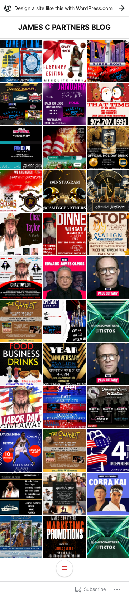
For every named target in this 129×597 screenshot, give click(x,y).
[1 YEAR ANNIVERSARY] (64, 364)
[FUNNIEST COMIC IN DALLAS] (108, 407)
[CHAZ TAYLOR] (21, 277)
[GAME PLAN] (21, 61)
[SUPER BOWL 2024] (108, 61)
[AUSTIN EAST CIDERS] (108, 147)
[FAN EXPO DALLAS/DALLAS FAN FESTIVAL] (21, 147)
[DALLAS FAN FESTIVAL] (64, 277)
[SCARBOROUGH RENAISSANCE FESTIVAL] (21, 537)
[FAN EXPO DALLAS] (108, 494)
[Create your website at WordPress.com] (64, 8)
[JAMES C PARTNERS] (64, 191)
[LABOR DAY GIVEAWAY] (21, 407)
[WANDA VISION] (108, 364)
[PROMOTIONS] (21, 191)
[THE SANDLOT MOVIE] (21, 321)
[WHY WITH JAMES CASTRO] (64, 61)
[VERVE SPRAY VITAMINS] (64, 147)
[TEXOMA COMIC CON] (21, 234)
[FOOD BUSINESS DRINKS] (21, 364)
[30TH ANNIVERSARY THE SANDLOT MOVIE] (64, 450)
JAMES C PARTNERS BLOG (64, 27)
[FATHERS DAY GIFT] (64, 494)
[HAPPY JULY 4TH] (108, 450)
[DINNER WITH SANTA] (64, 234)
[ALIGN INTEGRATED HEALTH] (108, 104)
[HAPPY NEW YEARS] (21, 104)
